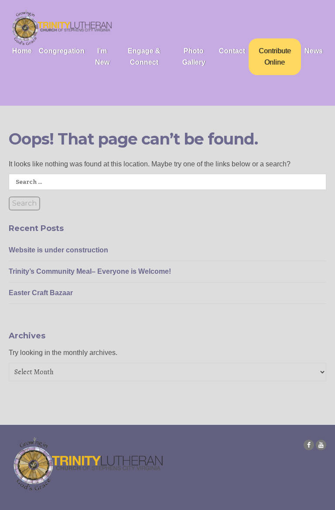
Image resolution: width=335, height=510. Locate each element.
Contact (232, 51)
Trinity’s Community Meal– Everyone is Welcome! (90, 271)
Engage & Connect (144, 56)
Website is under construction (58, 250)
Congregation (62, 51)
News (313, 51)
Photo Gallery (193, 56)
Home (22, 51)
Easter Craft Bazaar (41, 292)
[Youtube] (321, 445)
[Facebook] (309, 445)
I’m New (102, 56)
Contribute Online (275, 56)
